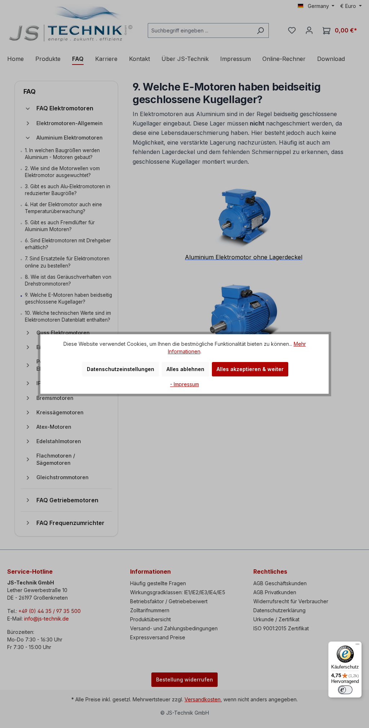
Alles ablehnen (185, 369)
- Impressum (184, 384)
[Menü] (357, 645)
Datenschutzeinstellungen (120, 369)
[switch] (345, 689)
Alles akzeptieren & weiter (250, 369)
